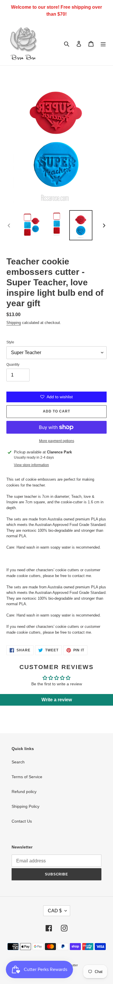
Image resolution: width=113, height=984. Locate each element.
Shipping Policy (25, 806)
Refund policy (24, 791)
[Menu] (103, 43)
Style (10, 342)
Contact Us (22, 821)
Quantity (12, 365)
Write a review (56, 699)
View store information (31, 465)
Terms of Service (27, 776)
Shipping (13, 322)
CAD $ (55, 910)
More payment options (56, 441)
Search (18, 762)
